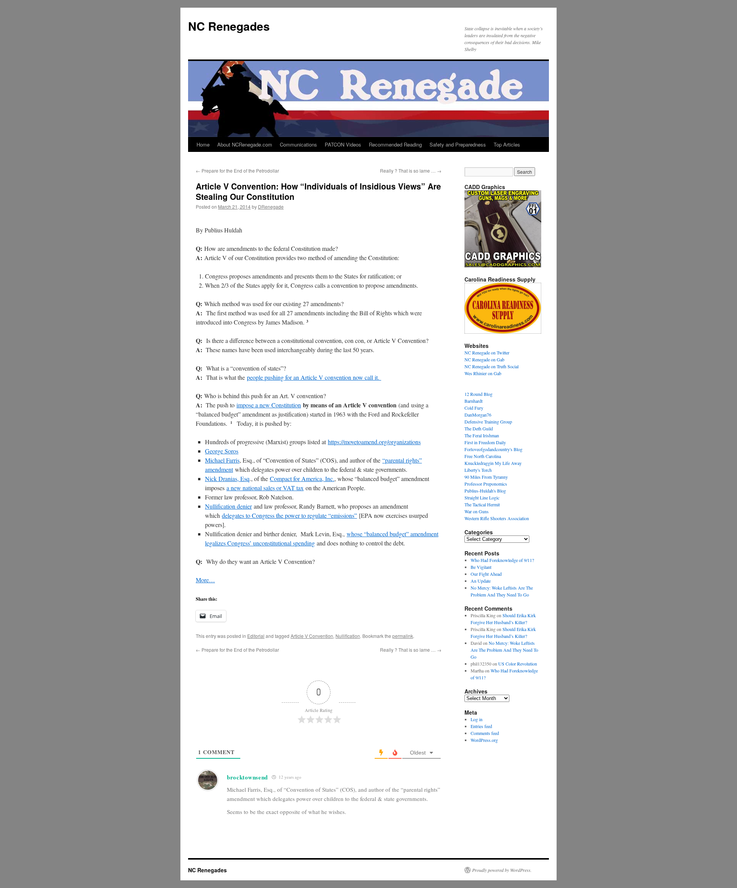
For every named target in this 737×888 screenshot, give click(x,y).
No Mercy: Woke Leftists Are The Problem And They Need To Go (504, 650)
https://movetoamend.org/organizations (374, 442)
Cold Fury (473, 408)
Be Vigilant (481, 567)
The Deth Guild (478, 428)
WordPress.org (484, 740)
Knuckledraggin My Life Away (493, 463)
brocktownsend (247, 777)
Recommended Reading (395, 144)
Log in (477, 719)
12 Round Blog (478, 394)
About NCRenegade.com (244, 144)
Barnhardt (473, 401)
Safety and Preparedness (458, 144)
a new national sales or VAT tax (265, 488)
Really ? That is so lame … (410, 170)
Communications (298, 144)
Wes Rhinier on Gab (482, 373)
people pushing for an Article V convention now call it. (314, 377)
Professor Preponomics (485, 484)
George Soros (221, 451)
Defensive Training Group (488, 421)
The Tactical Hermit (482, 504)
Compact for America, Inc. (302, 478)
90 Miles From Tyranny (486, 477)
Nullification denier (228, 506)
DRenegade (271, 206)
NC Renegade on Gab (484, 359)
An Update (481, 581)
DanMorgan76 (477, 415)
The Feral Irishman (481, 435)
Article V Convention (312, 636)
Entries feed (481, 726)
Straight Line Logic (481, 497)
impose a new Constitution (268, 405)
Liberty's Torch (478, 470)
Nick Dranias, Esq (227, 478)
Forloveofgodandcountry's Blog (493, 449)
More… (205, 580)
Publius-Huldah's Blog (485, 491)
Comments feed (485, 733)
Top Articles (507, 144)
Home (203, 144)
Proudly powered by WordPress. (502, 870)
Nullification (347, 636)
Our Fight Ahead (486, 574)
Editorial (255, 636)
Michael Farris (222, 460)
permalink (402, 636)
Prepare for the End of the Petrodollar (237, 170)
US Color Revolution (517, 664)
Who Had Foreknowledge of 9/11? (502, 560)
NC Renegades (229, 26)
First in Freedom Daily (485, 442)
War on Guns (476, 511)
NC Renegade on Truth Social (491, 366)
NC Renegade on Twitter (486, 352)
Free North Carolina (482, 456)
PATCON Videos (343, 144)
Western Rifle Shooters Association (496, 518)
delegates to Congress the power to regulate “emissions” (289, 515)
